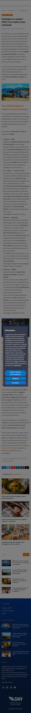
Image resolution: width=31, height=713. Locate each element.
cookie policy (17, 365)
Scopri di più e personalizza (15, 373)
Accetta (15, 383)
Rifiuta (15, 379)
